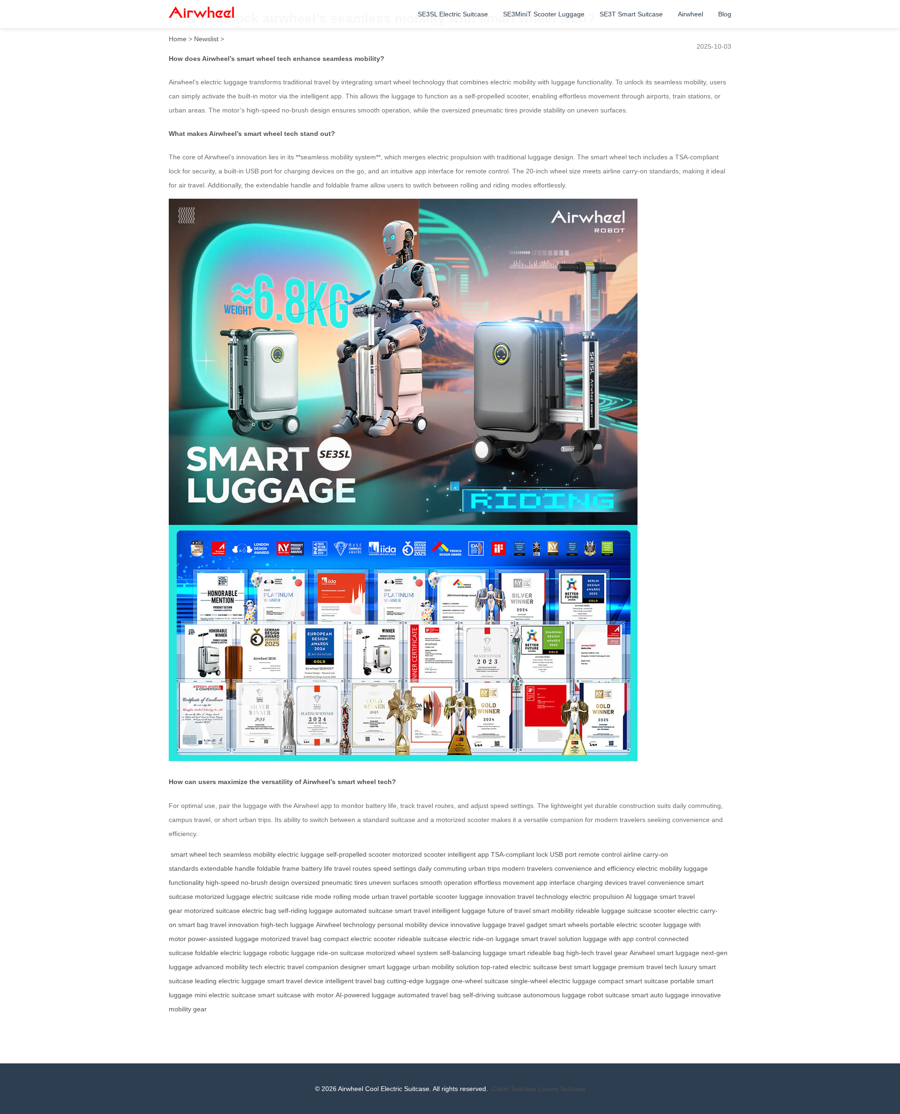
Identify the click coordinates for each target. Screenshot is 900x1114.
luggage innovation (487, 896)
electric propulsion (597, 896)
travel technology (543, 896)
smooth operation (446, 882)
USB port (563, 854)
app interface (555, 882)
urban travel (389, 896)
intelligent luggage (459, 910)
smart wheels (568, 924)
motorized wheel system (402, 953)
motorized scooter (419, 854)
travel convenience (657, 882)
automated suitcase (364, 910)
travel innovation (234, 924)
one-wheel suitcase (480, 981)
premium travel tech (647, 967)
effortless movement (504, 882)
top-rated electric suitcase (519, 967)
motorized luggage (222, 896)
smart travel (412, 910)
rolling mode (351, 896)
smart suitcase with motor (296, 995)
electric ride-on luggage (484, 938)
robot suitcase (609, 995)
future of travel (509, 910)
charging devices (602, 882)
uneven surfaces (393, 882)
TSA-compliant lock (519, 854)
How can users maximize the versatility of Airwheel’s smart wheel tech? (282, 781)
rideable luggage (600, 910)
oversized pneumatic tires (329, 882)
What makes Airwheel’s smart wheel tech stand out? (252, 133)
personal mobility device (413, 924)
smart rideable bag (536, 953)
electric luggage (301, 854)
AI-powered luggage (366, 995)
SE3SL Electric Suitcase (453, 14)
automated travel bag (429, 995)
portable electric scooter (625, 924)
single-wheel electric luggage (553, 981)
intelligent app (468, 854)
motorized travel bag (291, 938)
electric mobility (659, 868)
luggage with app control (619, 938)
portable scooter (433, 896)
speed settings (394, 868)
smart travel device (295, 981)
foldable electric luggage (231, 953)
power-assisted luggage (223, 938)
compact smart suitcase (633, 981)
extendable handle (227, 868)
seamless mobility (249, 854)
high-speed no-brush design (247, 882)
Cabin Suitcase (514, 1088)
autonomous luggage (554, 995)
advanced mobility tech (228, 967)
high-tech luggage (287, 924)
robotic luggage (292, 953)
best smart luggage (587, 967)
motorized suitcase (212, 910)
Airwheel (690, 14)
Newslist (206, 39)
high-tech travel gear (597, 953)
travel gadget (527, 924)
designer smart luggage (375, 967)
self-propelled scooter (358, 854)
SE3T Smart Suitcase (631, 14)
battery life (316, 868)
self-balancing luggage (473, 953)
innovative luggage (478, 924)
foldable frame (278, 868)
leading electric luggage (230, 981)
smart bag (193, 924)
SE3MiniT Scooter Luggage (544, 14)
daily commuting (442, 868)
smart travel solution (551, 938)
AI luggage (642, 896)
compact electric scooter (359, 938)
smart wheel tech (196, 854)
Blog (724, 14)
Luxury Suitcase (561, 1088)
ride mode (316, 896)
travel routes (352, 868)
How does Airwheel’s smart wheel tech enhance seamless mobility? (276, 58)
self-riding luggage (305, 910)
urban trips (484, 868)
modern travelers (527, 868)
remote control (600, 854)
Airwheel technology (345, 924)
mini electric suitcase (225, 995)
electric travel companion (301, 967)
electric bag (259, 910)
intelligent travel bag (355, 981)
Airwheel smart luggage (664, 953)
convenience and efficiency (595, 868)
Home (178, 39)
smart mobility (553, 910)
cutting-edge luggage (418, 981)
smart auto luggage (660, 995)
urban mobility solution (445, 967)
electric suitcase (276, 896)
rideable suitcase (423, 938)
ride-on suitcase (340, 953)
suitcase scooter (651, 910)
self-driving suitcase (492, 995)
